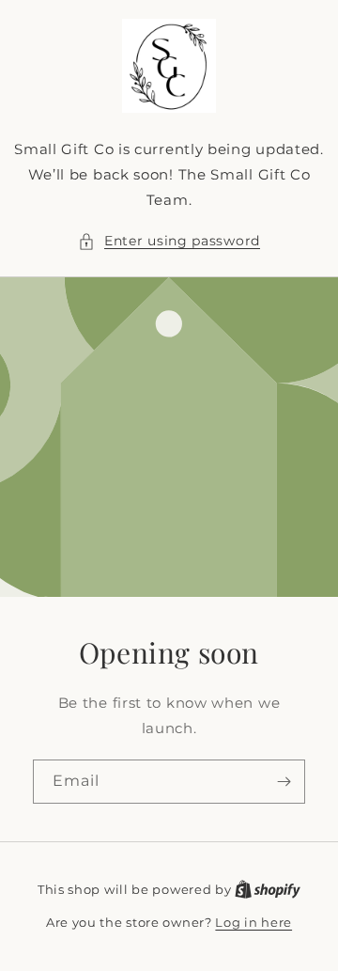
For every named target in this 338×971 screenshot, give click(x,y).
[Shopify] (267, 889)
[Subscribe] (283, 782)
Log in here (253, 922)
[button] (169, 241)
